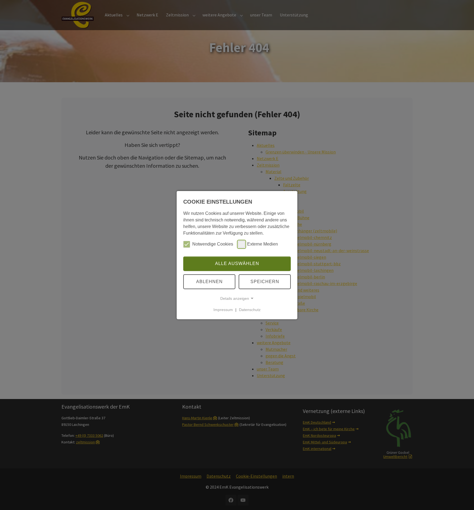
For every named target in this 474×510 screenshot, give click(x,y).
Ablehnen (209, 281)
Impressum (223, 309)
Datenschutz (250, 309)
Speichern (264, 281)
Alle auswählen (237, 263)
